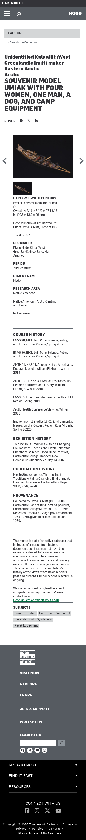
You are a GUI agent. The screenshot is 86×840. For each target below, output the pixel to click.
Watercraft (63, 613)
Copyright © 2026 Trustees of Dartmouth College (38, 824)
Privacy (21, 829)
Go (61, 743)
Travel (18, 613)
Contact (54, 829)
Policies (37, 829)
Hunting (30, 613)
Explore (16, 33)
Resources (20, 786)
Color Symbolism (40, 619)
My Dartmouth (24, 764)
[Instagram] (37, 810)
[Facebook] (27, 810)
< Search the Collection (22, 42)
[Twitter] (47, 810)
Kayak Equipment (26, 625)
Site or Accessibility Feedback (40, 833)
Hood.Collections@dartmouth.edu (36, 600)
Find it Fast (21, 775)
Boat (42, 613)
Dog (51, 613)
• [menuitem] (76, 824)
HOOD (75, 13)
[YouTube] (58, 810)
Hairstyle (20, 619)
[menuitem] (43, 765)
